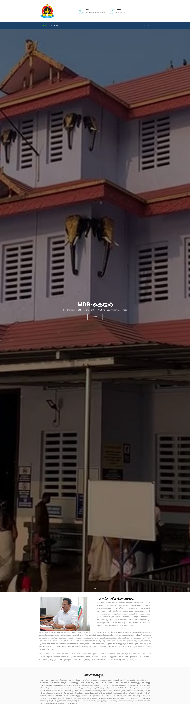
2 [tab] (95, 589)
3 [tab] (98, 589)
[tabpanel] (95, 310)
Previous (3, 310)
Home (45, 25)
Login (146, 25)
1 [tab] (92, 589)
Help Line (55, 25)
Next (187, 310)
